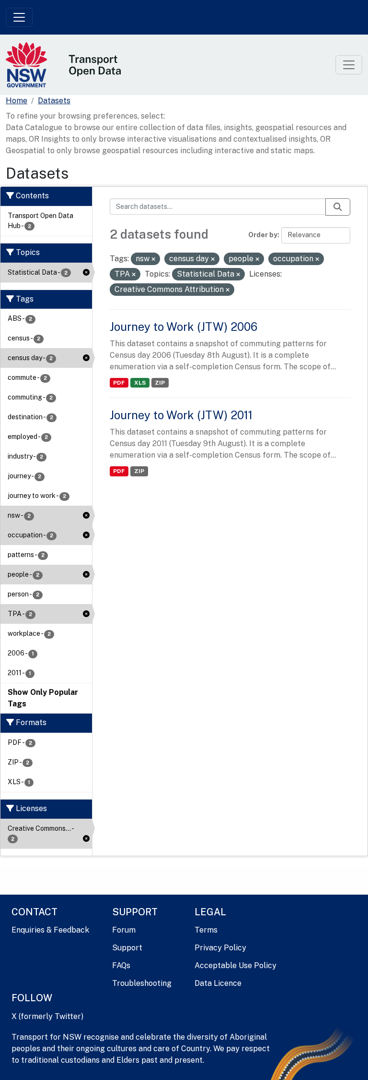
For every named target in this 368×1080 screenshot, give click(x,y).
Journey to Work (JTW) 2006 (183, 326)
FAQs (121, 965)
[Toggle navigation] (19, 17)
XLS (140, 382)
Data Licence (218, 983)
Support (127, 947)
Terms (206, 929)
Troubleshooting (142, 983)
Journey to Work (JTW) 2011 (181, 415)
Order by (262, 235)
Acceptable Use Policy (235, 965)
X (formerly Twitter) (47, 1016)
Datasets (54, 100)
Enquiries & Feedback (50, 929)
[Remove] (153, 259)
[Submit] (337, 207)
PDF (119, 382)
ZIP (160, 382)
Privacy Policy (220, 947)
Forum (124, 929)
